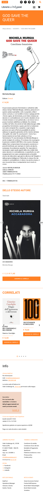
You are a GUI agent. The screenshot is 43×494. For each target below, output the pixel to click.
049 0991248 (12, 380)
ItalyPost (5, 481)
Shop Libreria (7, 28)
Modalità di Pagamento (31, 448)
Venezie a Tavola (8, 485)
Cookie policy (28, 457)
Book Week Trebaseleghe (31, 485)
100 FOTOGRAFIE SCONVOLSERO (29, 323)
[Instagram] (25, 2)
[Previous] (4, 325)
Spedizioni (27, 450)
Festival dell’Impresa (30, 483)
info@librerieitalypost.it (13, 378)
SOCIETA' (16, 28)
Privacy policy (28, 455)
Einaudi (10, 98)
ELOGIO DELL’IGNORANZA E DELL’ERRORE (9, 328)
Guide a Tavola (7, 488)
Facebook (7, 465)
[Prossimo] (39, 325)
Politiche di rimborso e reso (32, 452)
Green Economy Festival (31, 481)
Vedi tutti (6, 196)
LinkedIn (6, 470)
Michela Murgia (9, 94)
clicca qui (17, 386)
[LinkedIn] (29, 2)
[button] (40, 2)
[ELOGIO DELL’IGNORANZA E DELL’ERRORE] (11, 311)
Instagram (7, 468)
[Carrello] (39, 7)
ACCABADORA (8, 262)
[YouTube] (33, 2)
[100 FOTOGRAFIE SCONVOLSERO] (31, 309)
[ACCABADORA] (21, 229)
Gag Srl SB (13, 459)
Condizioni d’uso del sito (31, 445)
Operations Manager (9, 483)
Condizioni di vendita (30, 443)
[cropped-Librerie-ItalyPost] (12, 7)
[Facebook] (21, 2)
